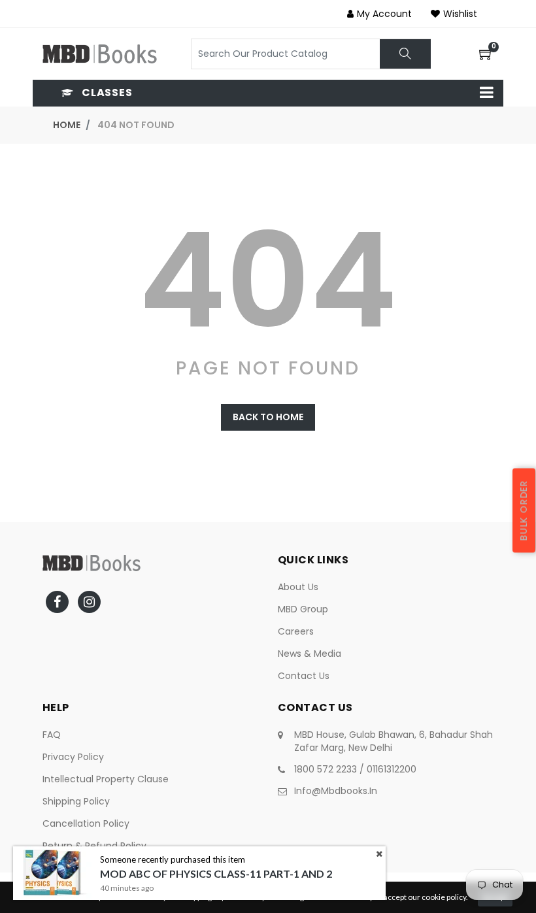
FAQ (51, 734)
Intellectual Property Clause (105, 779)
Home (66, 124)
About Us (298, 586)
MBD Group (303, 609)
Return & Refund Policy (94, 845)
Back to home (268, 416)
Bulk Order (523, 510)
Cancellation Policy (85, 823)
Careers (296, 631)
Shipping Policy (76, 801)
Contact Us (303, 675)
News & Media (309, 653)
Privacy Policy (73, 756)
